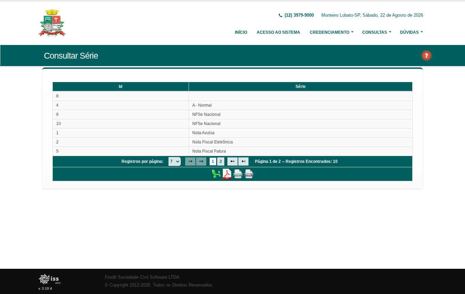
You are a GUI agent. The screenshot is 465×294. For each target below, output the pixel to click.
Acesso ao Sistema (278, 32)
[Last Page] (243, 161)
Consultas (374, 32)
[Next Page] (232, 161)
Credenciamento (329, 32)
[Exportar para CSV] (238, 173)
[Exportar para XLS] (216, 173)
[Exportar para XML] (248, 173)
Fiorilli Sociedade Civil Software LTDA (142, 277)
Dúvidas (409, 32)
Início (241, 32)
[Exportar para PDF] (227, 173)
